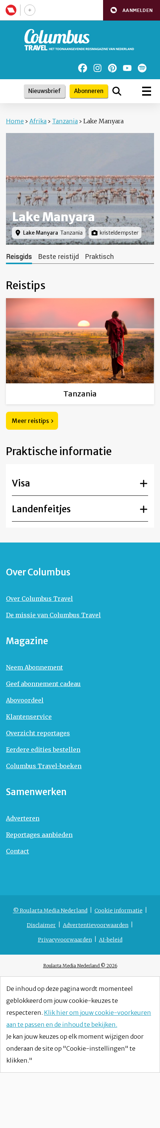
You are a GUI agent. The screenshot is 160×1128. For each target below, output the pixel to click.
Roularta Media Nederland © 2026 (80, 965)
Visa (21, 483)
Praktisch (99, 257)
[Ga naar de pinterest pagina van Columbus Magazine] (112, 68)
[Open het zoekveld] (116, 91)
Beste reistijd (58, 257)
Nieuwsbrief (44, 91)
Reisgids (19, 257)
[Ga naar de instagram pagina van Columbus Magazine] (97, 68)
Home (15, 121)
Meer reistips (30, 420)
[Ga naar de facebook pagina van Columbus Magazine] (82, 68)
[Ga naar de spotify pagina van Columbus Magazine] (142, 68)
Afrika (38, 121)
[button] (131, 10)
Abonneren (88, 91)
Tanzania (65, 121)
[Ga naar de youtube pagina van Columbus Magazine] (127, 68)
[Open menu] (146, 91)
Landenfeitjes (41, 509)
